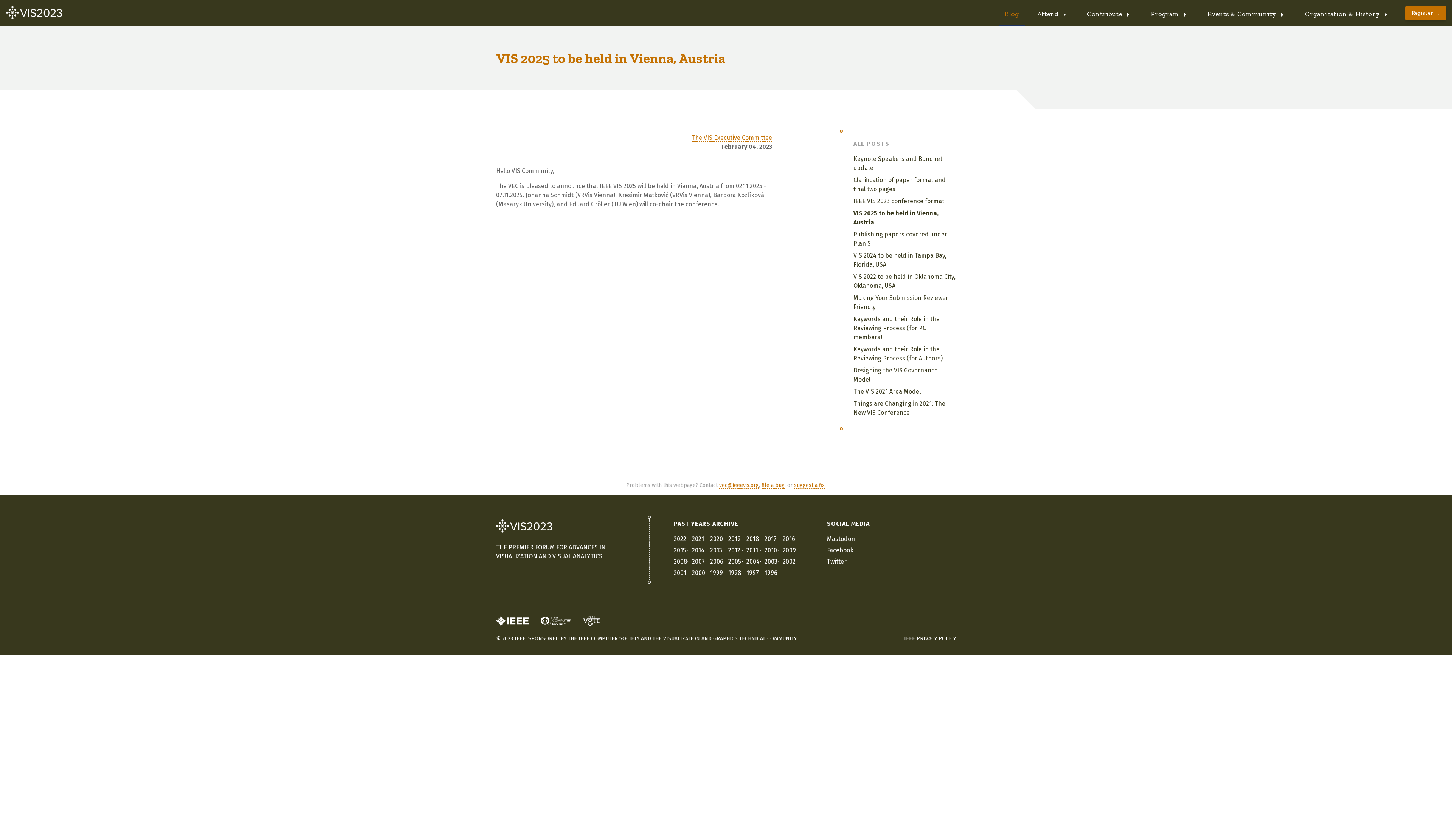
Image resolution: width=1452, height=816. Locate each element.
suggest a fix (809, 485)
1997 (752, 572)
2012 (734, 550)
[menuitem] (1012, 13)
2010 (771, 550)
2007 (698, 561)
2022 (680, 538)
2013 (716, 550)
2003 (771, 561)
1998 (734, 572)
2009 (789, 550)
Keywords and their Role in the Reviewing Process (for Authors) (898, 354)
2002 (789, 561)
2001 (680, 572)
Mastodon (841, 538)
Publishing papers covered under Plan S (900, 239)
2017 (771, 538)
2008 (680, 561)
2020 (716, 538)
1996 (771, 572)
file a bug (773, 485)
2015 (680, 550)
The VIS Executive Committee (732, 137)
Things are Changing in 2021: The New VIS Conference (899, 408)
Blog (1012, 14)
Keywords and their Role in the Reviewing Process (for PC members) (896, 328)
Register (1422, 13)
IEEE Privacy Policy (930, 638)
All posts (871, 143)
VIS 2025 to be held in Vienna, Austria (896, 218)
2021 (698, 538)
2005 (734, 561)
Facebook (840, 550)
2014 (698, 550)
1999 (716, 572)
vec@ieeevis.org (739, 485)
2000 (698, 572)
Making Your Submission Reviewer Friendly (900, 302)
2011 (752, 550)
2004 (753, 561)
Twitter (837, 561)
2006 (716, 561)
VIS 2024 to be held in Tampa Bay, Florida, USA (899, 260)
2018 (752, 538)
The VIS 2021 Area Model (887, 391)
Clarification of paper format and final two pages (899, 184)
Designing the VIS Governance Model (895, 375)
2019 (734, 538)
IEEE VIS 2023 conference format (898, 201)
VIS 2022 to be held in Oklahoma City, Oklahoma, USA (904, 281)
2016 (789, 538)
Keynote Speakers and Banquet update (897, 163)
